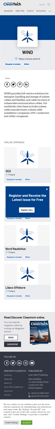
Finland (11, 174)
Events (30, 11)
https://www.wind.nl (29, 58)
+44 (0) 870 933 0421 (40, 396)
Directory (20, 11)
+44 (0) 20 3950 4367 (40, 393)
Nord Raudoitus (16, 248)
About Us (7, 383)
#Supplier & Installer (12, 64)
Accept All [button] (27, 423)
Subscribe (12, 344)
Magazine (8, 11)
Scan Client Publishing (13, 387)
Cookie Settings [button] (11, 423)
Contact (7, 395)
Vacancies (8, 391)
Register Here (27, 210)
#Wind (26, 64)
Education (41, 11)
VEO (8, 171)
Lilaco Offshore (15, 287)
